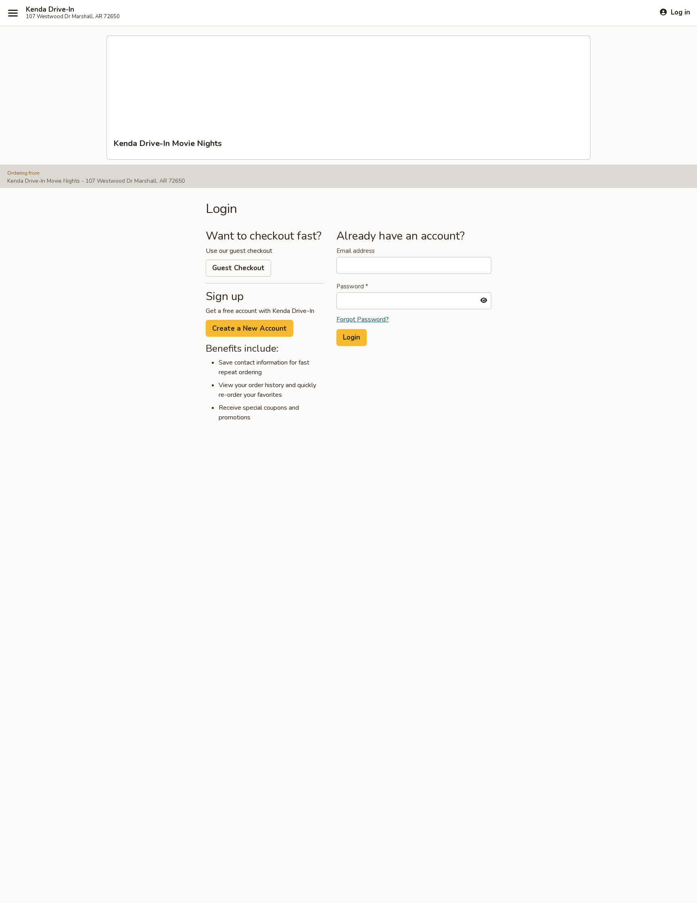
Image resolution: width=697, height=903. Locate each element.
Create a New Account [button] (249, 328)
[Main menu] (13, 13)
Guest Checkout (238, 268)
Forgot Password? (362, 319)
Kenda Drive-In (50, 10)
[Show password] (483, 300)
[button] (351, 337)
